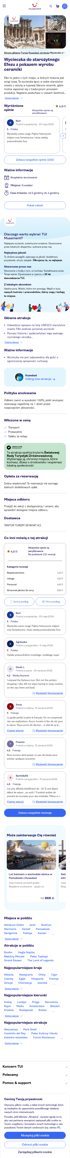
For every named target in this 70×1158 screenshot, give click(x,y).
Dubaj (8, 1002)
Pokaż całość (35, 205)
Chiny (42, 974)
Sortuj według (20, 601)
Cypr (54, 974)
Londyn (21, 1002)
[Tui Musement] (35, 6)
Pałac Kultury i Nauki (44, 1033)
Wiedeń (55, 1006)
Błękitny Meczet (14, 956)
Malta (20, 1006)
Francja (54, 978)
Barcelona (51, 1002)
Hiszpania (37, 978)
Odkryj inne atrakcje (38, 379)
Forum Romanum (44, 1037)
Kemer (42, 933)
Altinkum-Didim (14, 925)
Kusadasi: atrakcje (39, 52)
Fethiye (27, 933)
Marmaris (10, 929)
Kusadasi (31, 375)
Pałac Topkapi (39, 956)
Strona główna (12, 52)
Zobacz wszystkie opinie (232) (35, 159)
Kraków (9, 1010)
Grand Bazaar (13, 960)
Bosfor (8, 952)
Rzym (7, 1006)
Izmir (33, 925)
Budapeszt (26, 1010)
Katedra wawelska (16, 1037)
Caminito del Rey (15, 1033)
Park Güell (30, 1029)
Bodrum (46, 925)
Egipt (22, 978)
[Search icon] (50, 6)
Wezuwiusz (11, 1029)
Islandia (42, 982)
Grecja (8, 982)
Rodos (43, 1010)
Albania (9, 974)
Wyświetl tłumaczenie (49, 693)
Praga (35, 1002)
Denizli (26, 929)
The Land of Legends (40, 960)
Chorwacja (25, 982)
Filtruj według (52, 601)
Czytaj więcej (12, 98)
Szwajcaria (26, 974)
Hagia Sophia (26, 952)
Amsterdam (37, 1006)
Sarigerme (10, 933)
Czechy (8, 978)
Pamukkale (43, 929)
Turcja (24, 52)
